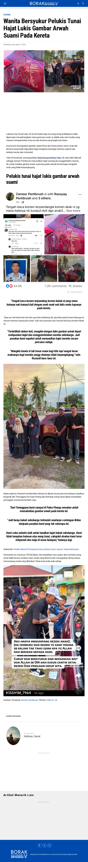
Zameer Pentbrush (29, 700)
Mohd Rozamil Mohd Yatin (49, 158)
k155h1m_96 (51, 700)
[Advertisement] (44, 114)
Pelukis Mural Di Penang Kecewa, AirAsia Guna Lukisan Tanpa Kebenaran (46, 549)
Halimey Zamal (32, 736)
